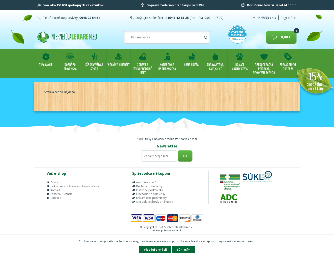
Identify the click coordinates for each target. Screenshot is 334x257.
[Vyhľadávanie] (205, 37)
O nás (54, 182)
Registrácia (288, 17)
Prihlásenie (267, 17)
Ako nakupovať (145, 182)
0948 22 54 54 (89, 17)
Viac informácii (155, 249)
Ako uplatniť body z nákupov (154, 202)
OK (185, 156)
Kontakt (55, 190)
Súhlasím (183, 249)
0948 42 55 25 (178, 17)
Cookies (55, 198)
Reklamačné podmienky (151, 198)
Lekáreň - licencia (61, 194)
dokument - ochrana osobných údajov (75, 186)
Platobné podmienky (149, 190)
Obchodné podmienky (150, 194)
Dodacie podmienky (149, 186)
